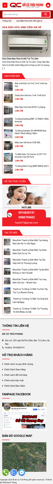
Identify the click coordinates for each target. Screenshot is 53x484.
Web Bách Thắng (10, 482)
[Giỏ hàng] (48, 5)
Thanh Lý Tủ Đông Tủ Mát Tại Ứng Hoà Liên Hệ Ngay (30, 300)
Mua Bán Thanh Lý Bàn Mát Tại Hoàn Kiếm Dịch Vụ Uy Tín (30, 251)
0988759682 (26, 217)
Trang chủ (6, 21)
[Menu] (5, 5)
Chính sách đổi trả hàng (15, 375)
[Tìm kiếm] (45, 14)
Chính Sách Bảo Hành (14, 386)
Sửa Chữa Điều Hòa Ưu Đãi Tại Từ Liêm (20, 58)
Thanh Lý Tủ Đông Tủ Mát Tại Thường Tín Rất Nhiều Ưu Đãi (30, 310)
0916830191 (26, 212)
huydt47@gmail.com (26, 222)
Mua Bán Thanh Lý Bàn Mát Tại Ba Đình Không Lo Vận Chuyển (31, 271)
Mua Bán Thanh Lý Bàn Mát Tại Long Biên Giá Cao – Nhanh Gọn (29, 281)
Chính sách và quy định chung (18, 364)
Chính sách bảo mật (14, 380)
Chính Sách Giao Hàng (15, 369)
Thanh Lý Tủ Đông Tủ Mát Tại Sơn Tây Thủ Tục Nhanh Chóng (30, 290)
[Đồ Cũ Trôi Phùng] (26, 5)
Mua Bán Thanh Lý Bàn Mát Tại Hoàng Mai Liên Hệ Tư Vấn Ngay (30, 242)
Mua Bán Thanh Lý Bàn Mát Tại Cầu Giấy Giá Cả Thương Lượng (29, 261)
